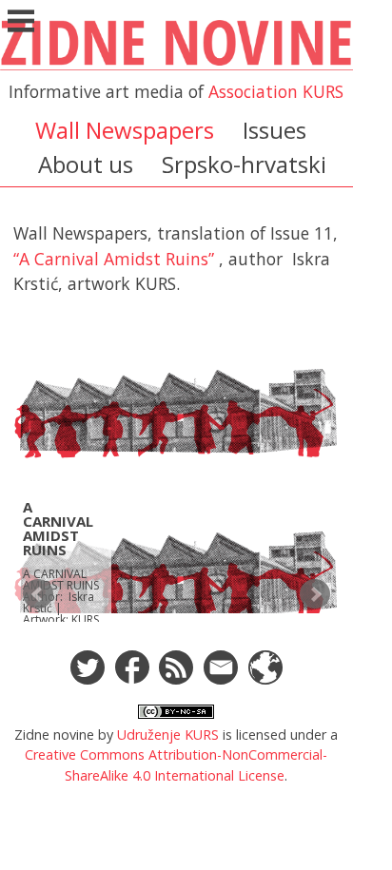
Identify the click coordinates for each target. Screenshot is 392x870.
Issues (274, 129)
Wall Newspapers (124, 129)
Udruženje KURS (168, 734)
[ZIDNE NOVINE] (176, 67)
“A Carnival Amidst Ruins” (113, 258)
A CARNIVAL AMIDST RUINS (58, 528)
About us (85, 164)
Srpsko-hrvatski (244, 164)
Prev (38, 594)
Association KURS (275, 91)
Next (315, 594)
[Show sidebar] (21, 23)
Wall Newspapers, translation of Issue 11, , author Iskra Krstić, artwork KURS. (175, 258)
